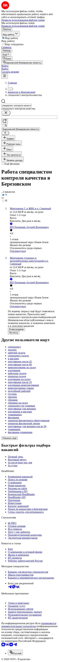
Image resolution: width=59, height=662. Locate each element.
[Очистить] (5, 113)
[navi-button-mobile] (4, 76)
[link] (6, 58)
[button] (5, 65)
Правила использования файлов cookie (23, 26)
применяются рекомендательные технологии (28, 625)
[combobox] (16, 105)
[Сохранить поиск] (4, 121)
